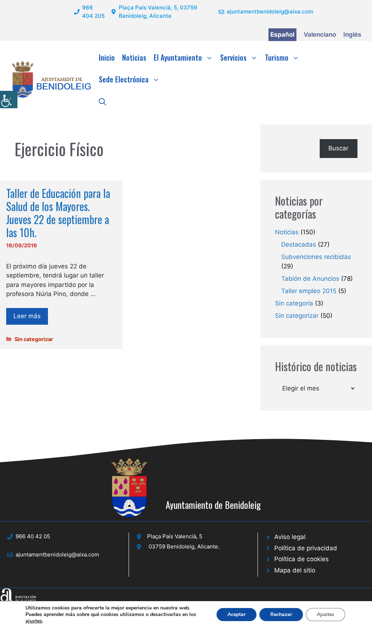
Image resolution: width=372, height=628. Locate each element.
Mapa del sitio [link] (294, 570)
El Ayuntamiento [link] (178, 57)
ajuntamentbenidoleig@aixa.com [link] (270, 11)
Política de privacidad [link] (305, 548)
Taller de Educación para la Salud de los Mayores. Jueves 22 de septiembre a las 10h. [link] (58, 212)
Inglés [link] (352, 34)
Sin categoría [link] (294, 303)
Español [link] (282, 34)
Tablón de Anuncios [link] (310, 278)
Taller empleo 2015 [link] (308, 291)
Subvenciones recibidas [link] (316, 256)
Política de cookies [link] (301, 559)
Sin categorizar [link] (34, 339)
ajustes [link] (33, 621)
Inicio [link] (107, 57)
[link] (8, 99)
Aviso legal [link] (290, 536)
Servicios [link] (233, 57)
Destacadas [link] (298, 244)
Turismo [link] (276, 57)
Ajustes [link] (325, 614)
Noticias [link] (134, 57)
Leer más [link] (27, 316)
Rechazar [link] (281, 614)
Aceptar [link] (236, 614)
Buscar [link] (338, 148)
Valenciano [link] (320, 34)
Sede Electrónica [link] (124, 79)
